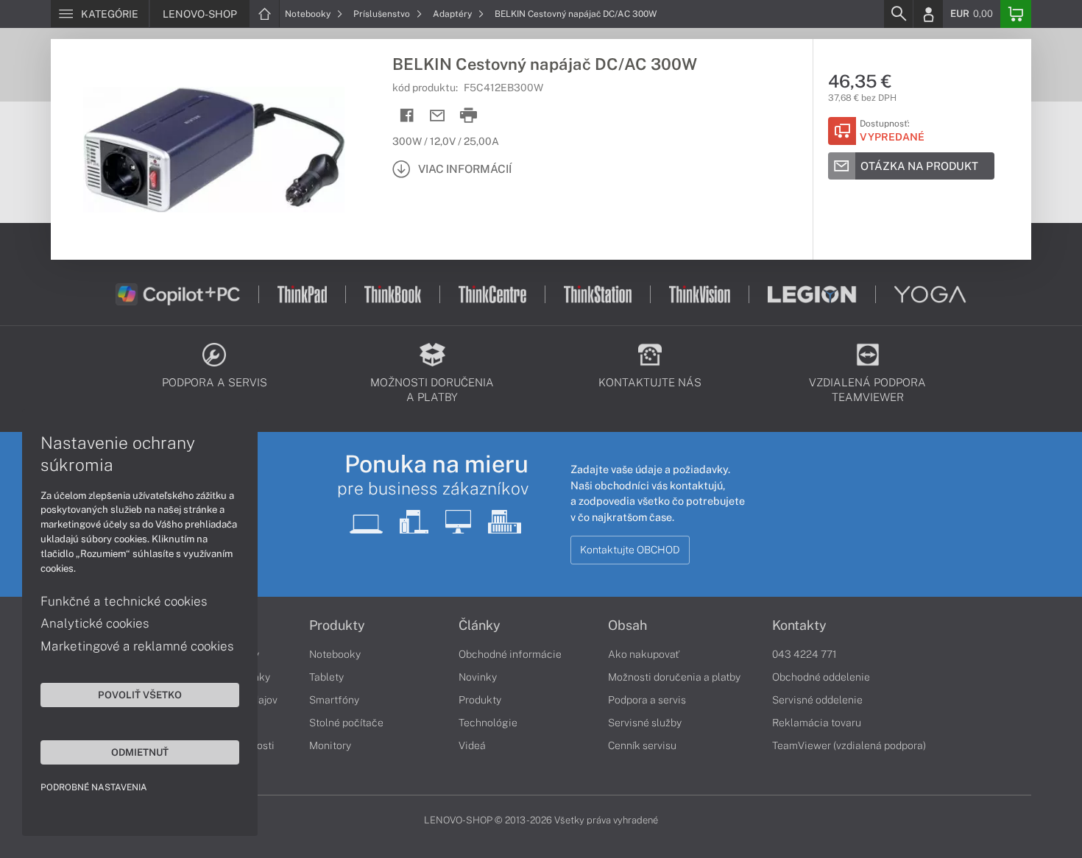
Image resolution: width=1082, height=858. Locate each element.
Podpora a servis (647, 700)
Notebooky (309, 14)
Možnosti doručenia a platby (674, 677)
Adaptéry (453, 14)
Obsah (627, 625)
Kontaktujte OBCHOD (630, 550)
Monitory (330, 745)
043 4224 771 (804, 654)
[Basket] (1015, 14)
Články (480, 625)
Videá (472, 745)
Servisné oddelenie (817, 700)
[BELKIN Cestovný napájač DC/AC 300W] (214, 149)
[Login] (928, 14)
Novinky (478, 677)
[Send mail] (437, 116)
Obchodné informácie (510, 654)
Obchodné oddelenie (821, 677)
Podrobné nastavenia (93, 787)
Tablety (326, 677)
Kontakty (799, 625)
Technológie (488, 722)
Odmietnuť (140, 752)
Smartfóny (334, 700)
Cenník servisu (642, 745)
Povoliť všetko (140, 695)
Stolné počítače (346, 722)
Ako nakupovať (643, 654)
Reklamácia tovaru (816, 722)
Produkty (337, 625)
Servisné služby (645, 722)
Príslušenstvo (382, 14)
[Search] (898, 14)
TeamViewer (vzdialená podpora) (849, 745)
